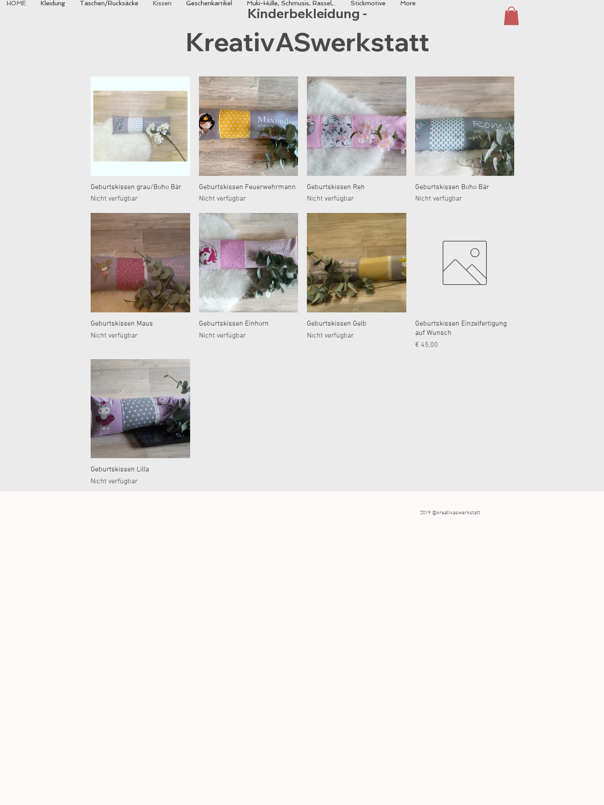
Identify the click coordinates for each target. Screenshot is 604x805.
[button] (511, 16)
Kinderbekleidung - (307, 13)
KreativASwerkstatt (307, 41)
